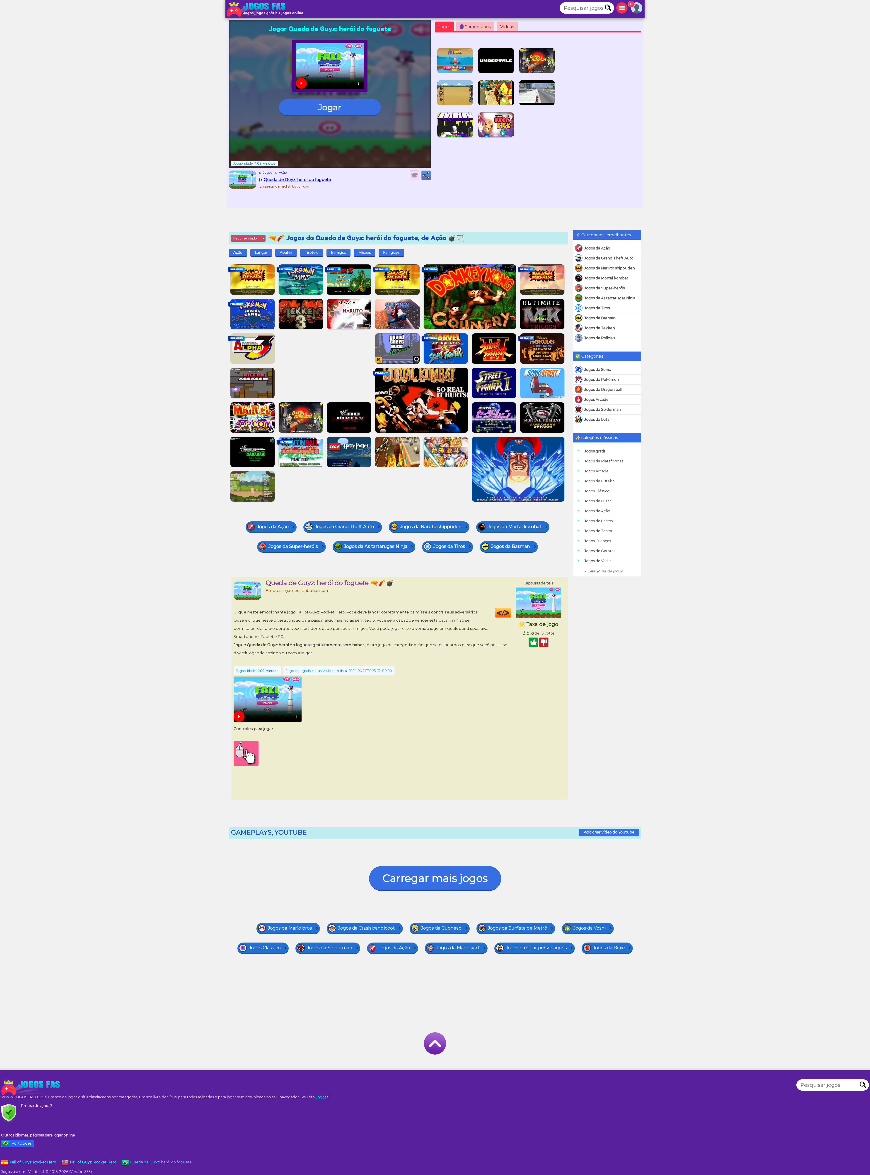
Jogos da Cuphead (441, 928)
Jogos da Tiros (597, 308)
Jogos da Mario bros (290, 928)
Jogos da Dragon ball (603, 389)
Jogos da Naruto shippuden (609, 268)
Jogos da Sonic (597, 369)
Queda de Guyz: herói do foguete (161, 1162)
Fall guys (391, 252)
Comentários (476, 26)
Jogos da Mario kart (458, 947)
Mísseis (364, 252)
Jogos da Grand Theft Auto (608, 258)
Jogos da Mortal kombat (606, 278)
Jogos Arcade (596, 399)
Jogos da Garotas (599, 551)
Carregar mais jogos (435, 878)
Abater (286, 252)
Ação (237, 252)
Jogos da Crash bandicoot (366, 928)
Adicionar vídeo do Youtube (609, 832)
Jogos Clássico (596, 491)
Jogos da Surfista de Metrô (517, 928)
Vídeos (507, 26)
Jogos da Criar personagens (536, 947)
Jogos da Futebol (600, 481)
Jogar (329, 107)
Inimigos (338, 252)
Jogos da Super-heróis (604, 288)
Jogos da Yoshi (589, 928)
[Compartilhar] (426, 175)
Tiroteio (312, 252)
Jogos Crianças (597, 541)
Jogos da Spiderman (602, 409)
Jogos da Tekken (599, 328)
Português (21, 1143)
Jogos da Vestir (597, 561)
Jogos (444, 26)
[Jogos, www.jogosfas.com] (257, 9)
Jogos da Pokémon (601, 379)
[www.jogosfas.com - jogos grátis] (31, 1087)
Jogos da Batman (600, 318)
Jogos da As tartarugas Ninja (609, 298)
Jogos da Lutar (597, 419)
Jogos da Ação (597, 248)
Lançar (261, 252)
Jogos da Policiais (599, 338)
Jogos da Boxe (609, 947)
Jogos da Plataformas (603, 461)
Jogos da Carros (598, 521)
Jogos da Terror (598, 531)
